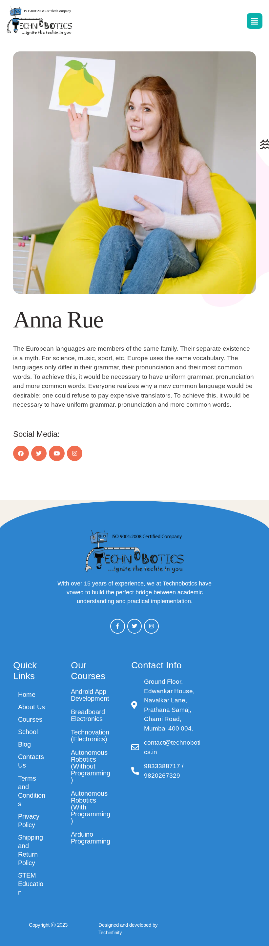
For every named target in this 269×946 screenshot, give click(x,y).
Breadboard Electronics (88, 715)
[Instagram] (75, 453)
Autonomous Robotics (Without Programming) (90, 766)
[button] (249, 916)
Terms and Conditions (31, 791)
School (28, 731)
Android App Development (90, 695)
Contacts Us (31, 761)
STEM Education (30, 884)
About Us (31, 707)
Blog (24, 744)
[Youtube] (57, 453)
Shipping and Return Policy (30, 850)
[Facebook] (21, 453)
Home (26, 694)
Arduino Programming (90, 838)
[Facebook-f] (117, 626)
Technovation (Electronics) (90, 736)
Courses (30, 719)
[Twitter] (39, 453)
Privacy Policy (28, 820)
